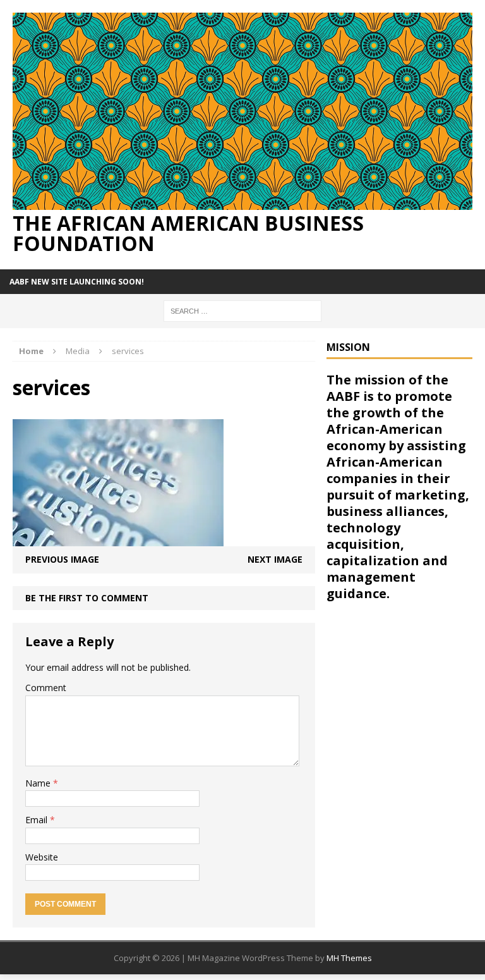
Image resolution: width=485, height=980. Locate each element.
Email (37, 820)
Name (39, 783)
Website (41, 857)
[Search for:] (242, 310)
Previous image (62, 559)
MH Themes (349, 958)
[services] (118, 539)
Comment (45, 688)
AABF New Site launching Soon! (76, 281)
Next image (275, 559)
